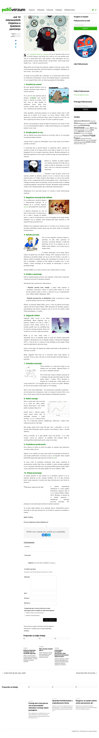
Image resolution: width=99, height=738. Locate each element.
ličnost (88, 130)
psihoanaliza (88, 138)
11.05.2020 (54, 698)
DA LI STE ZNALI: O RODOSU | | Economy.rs (44, 563)
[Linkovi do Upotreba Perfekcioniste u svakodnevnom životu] (62, 687)
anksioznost (78, 121)
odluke (86, 133)
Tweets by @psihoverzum (81, 95)
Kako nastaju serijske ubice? (46, 649)
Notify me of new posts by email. (33, 615)
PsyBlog (30, 517)
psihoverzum (17, 35)
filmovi (75, 125)
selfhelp (93, 142)
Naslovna (32, 10)
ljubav (92, 130)
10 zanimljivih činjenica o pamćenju (38, 54)
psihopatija (82, 140)
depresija (80, 123)
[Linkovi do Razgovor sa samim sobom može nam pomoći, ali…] (86, 687)
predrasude (82, 138)
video (85, 143)
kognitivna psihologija (79, 130)
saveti (88, 142)
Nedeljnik (77, 133)
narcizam (90, 131)
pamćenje (90, 133)
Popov (77, 138)
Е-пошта (27, 598)
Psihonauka (40, 10)
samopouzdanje (81, 142)
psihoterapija (93, 140)
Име (25, 593)
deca (76, 123)
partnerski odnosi (78, 136)
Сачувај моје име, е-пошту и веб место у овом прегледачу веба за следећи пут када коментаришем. (39, 609)
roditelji (75, 142)
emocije (26, 207)
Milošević (81, 131)
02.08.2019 (78, 698)
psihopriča (88, 140)
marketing (76, 131)
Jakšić (91, 128)
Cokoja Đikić (93, 121)
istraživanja (85, 125)
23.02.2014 (31, 701)
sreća (75, 143)
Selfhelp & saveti (69, 10)
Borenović (86, 121)
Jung (95, 128)
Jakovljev (87, 128)
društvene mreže (86, 123)
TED (81, 143)
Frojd (78, 125)
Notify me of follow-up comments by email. (35, 612)
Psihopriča (59, 10)
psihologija (77, 140)
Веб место (27, 603)
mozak (85, 131)
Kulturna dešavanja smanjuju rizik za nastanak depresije (29, 652)
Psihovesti (50, 10)
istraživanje (79, 127)
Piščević (85, 136)
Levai (85, 130)
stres (78, 143)
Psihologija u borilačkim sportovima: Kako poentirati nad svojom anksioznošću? (62, 653)
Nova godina (82, 133)
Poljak (92, 135)
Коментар (27, 577)
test (82, 143)
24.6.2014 (18, 33)
